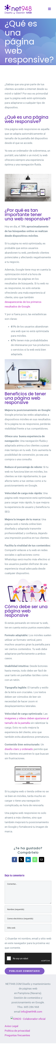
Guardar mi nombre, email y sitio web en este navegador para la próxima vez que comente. (28, 943)
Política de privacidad (17, 1030)
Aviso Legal (11, 1026)
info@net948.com (31, 1011)
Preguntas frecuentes (17, 1035)
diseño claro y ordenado (19, 749)
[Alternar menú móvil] (49, 8)
